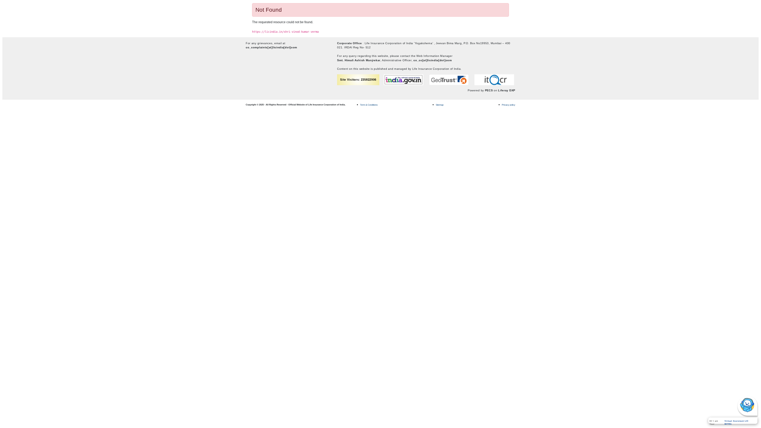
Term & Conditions (369, 105)
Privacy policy (508, 105)
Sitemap (440, 105)
